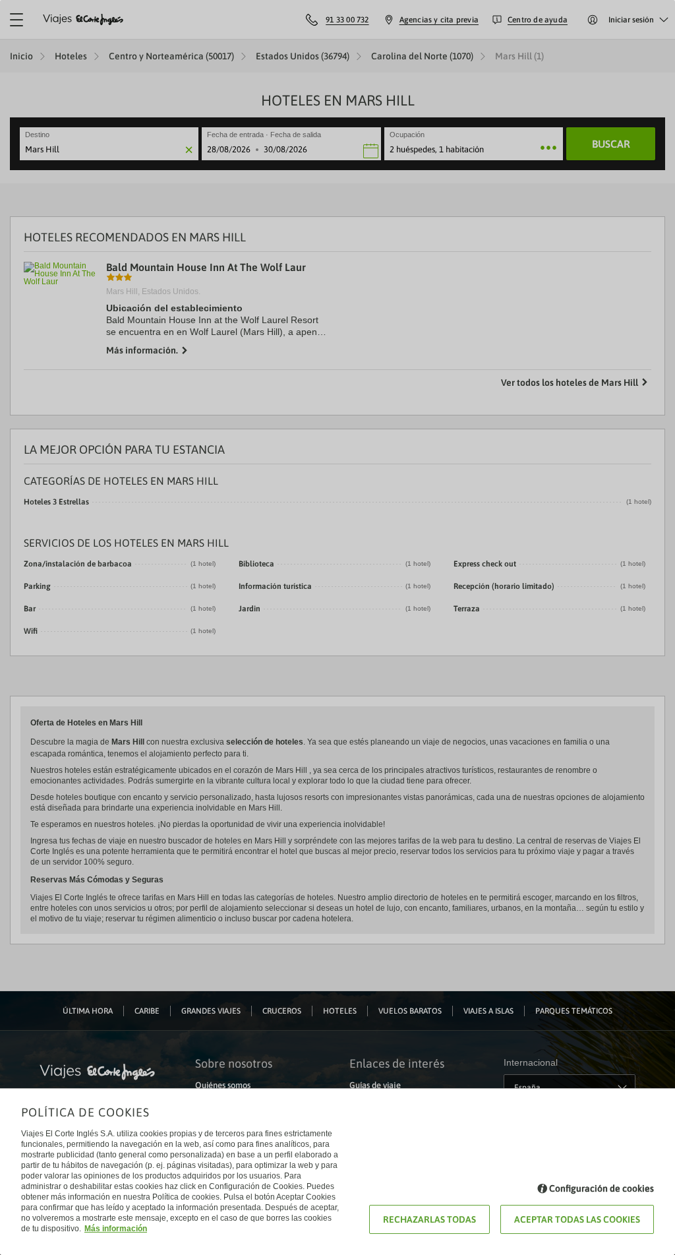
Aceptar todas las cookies (577, 1219)
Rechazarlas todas (429, 1219)
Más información (115, 1228)
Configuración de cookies (601, 1188)
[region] (337, 627)
